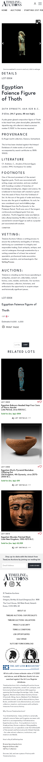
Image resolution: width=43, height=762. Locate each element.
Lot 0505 (5, 402)
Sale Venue (22, 639)
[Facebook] (5, 584)
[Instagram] (12, 584)
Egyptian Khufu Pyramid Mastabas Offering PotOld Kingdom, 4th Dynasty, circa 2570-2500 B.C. (19, 473)
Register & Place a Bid (10, 746)
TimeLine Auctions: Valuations (21, 620)
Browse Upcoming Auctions (12, 744)
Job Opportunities (21, 634)
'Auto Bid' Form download (21, 644)
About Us (21, 611)
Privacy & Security (21, 625)
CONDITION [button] (6, 228)
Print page (12, 327)
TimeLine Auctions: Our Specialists (21, 615)
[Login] (35, 3)
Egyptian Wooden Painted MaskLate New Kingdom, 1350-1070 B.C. (17, 538)
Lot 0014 (5, 534)
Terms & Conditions (21, 630)
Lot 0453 (5, 467)
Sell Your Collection (9, 749)
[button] (38, 22)
